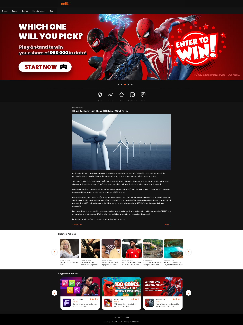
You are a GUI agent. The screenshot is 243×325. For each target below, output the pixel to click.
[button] (118, 84)
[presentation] (54, 252)
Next (167, 225)
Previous (77, 225)
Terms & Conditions (121, 317)
